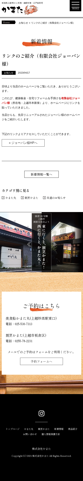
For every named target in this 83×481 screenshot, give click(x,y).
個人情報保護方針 (51, 434)
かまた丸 (10, 198)
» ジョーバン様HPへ (23, 142)
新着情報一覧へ (41, 174)
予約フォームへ (41, 361)
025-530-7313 (23, 323)
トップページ (12, 428)
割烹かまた (31, 198)
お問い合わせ (30, 434)
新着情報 (59, 428)
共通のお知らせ (56, 198)
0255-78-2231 (23, 340)
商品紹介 (72, 428)
